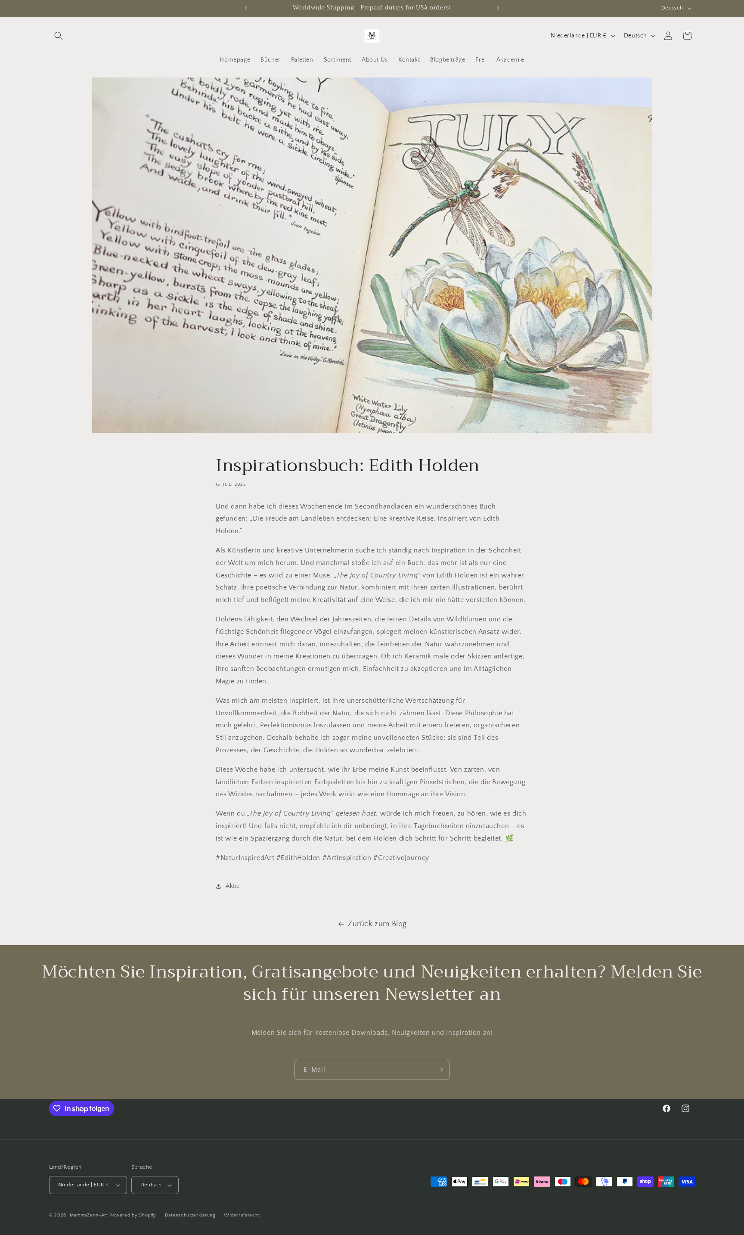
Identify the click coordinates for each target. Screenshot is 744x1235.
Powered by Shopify (132, 1215)
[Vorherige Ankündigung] (245, 8)
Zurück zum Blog (377, 924)
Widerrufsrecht (242, 1215)
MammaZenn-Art (89, 1215)
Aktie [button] (233, 886)
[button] (58, 35)
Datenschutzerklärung (190, 1215)
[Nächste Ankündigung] (498, 8)
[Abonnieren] (439, 1070)
